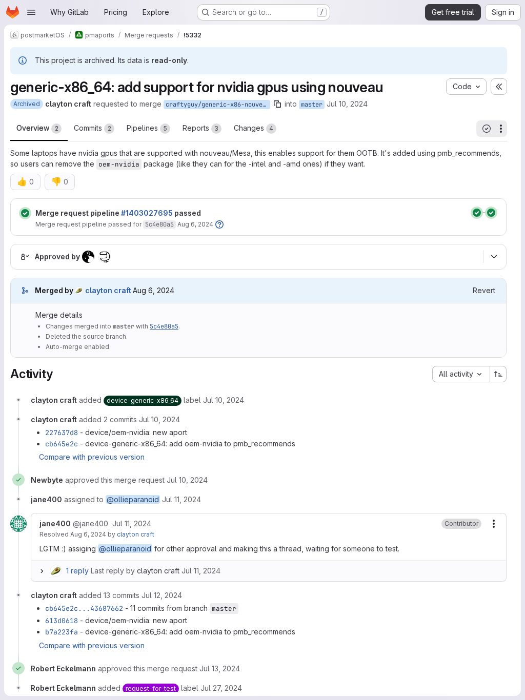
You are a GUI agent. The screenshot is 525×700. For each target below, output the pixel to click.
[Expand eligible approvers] (494, 257)
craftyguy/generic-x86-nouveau (218, 104)
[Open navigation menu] (31, 12)
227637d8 (61, 432)
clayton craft (135, 534)
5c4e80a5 (159, 224)
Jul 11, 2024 (200, 570)
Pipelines (147, 127)
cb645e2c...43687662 (84, 608)
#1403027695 (147, 213)
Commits (92, 127)
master (311, 104)
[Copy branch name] (277, 104)
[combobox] (461, 374)
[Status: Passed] (25, 213)
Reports (200, 127)
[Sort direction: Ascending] (498, 374)
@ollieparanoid (133, 499)
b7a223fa (61, 631)
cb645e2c (61, 443)
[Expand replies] (41, 571)
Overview (37, 127)
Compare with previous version (92, 456)
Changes (253, 127)
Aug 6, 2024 (195, 224)
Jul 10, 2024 (347, 103)
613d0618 (61, 620)
